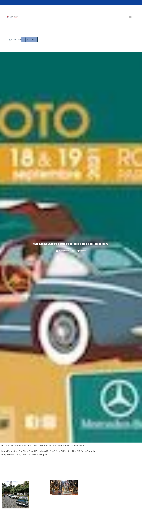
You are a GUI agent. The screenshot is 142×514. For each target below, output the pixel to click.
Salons (83, 251)
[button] (130, 16)
